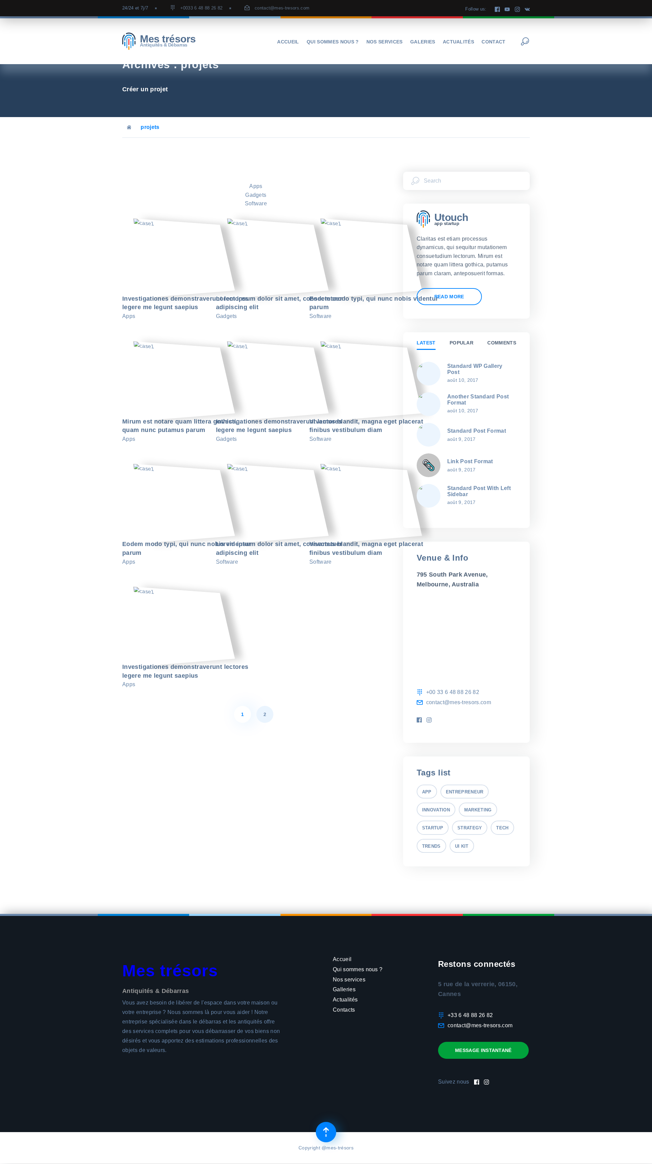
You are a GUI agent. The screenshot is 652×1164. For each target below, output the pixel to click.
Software (256, 203)
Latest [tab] (426, 342)
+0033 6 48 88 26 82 (201, 8)
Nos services (384, 41)
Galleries (344, 989)
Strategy (469, 827)
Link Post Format (470, 461)
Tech (502, 827)
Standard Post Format (476, 431)
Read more (449, 296)
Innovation (436, 809)
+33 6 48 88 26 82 (470, 1015)
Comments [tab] (501, 342)
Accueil (288, 41)
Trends (431, 846)
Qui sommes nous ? (333, 41)
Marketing (478, 809)
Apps (255, 186)
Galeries (422, 41)
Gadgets (255, 195)
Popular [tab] (461, 342)
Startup (432, 827)
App (427, 791)
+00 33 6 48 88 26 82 (452, 692)
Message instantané (483, 1050)
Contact (493, 41)
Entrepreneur (465, 791)
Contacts (344, 1010)
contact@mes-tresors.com (282, 8)
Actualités (458, 41)
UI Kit (462, 846)
